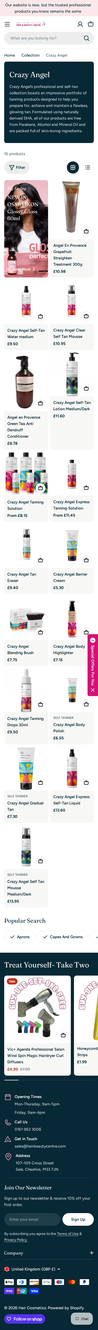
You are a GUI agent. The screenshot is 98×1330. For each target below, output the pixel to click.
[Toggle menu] (7, 24)
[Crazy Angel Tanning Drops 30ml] (26, 690)
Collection (30, 55)
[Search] (86, 38)
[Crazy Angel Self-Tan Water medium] (26, 302)
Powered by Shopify (66, 1308)
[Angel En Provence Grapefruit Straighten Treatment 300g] (72, 209)
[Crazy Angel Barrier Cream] (72, 546)
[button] (93, 665)
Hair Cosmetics (32, 1308)
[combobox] (49, 38)
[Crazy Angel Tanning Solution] (26, 474)
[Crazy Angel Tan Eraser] (26, 546)
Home (9, 55)
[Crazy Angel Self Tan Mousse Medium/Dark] (26, 847)
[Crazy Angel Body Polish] (72, 690)
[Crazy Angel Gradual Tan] (26, 768)
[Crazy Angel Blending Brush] (26, 618)
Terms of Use (68, 1234)
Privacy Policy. (16, 1240)
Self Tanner (63, 718)
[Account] (80, 24)
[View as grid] (73, 167)
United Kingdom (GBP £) (33, 1269)
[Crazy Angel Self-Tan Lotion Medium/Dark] (72, 374)
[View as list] (87, 167)
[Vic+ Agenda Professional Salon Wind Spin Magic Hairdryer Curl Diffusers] (37, 1009)
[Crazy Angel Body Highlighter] (72, 618)
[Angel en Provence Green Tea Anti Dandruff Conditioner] (26, 381)
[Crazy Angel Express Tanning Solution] (72, 474)
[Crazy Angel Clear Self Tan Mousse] (72, 302)
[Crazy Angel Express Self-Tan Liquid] (72, 768)
